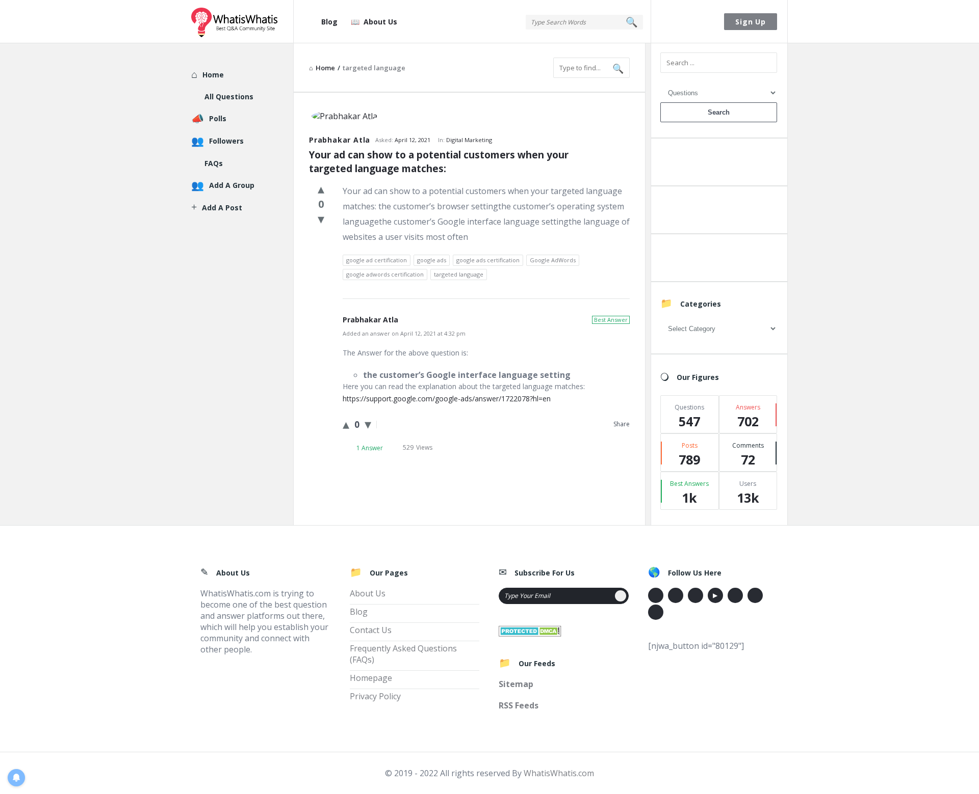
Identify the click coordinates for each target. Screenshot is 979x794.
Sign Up (750, 21)
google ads (431, 260)
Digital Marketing (469, 140)
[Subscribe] (620, 595)
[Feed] (655, 612)
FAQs (213, 163)
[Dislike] (321, 218)
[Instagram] (735, 595)
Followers (226, 141)
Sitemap (516, 684)
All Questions (228, 96)
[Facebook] (655, 595)
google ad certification (376, 260)
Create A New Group (718, 260)
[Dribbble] (695, 595)
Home (213, 74)
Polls (217, 118)
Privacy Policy (375, 696)
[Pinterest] (755, 595)
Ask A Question (718, 164)
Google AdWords (553, 260)
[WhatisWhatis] (242, 21)
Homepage (371, 677)
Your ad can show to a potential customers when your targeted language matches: (440, 161)
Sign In (688, 21)
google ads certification (488, 260)
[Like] (321, 188)
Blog (329, 21)
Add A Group (231, 185)
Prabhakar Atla (339, 140)
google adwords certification (385, 274)
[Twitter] (675, 595)
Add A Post (719, 212)
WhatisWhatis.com (559, 773)
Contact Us (371, 630)
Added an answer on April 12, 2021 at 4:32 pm (404, 333)
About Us (380, 21)
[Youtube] (715, 595)
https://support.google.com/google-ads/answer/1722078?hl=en (447, 398)
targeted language (458, 274)
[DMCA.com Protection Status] (530, 630)
